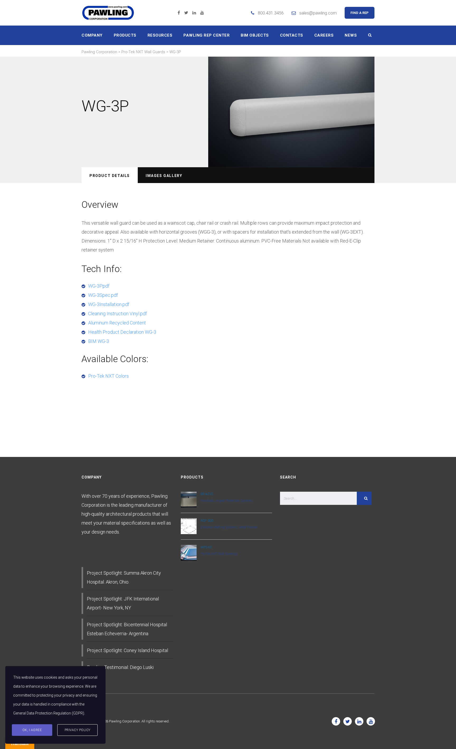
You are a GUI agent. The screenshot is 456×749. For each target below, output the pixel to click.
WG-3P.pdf (99, 286)
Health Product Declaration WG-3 (122, 332)
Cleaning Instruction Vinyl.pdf (117, 313)
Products (125, 35)
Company (92, 35)
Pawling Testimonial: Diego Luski (120, 667)
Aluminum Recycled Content (117, 323)
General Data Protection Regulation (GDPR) (48, 713)
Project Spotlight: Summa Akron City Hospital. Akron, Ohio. (124, 577)
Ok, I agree (32, 730)
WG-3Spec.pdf (103, 295)
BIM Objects (255, 35)
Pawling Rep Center (206, 35)
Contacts (291, 35)
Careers (324, 35)
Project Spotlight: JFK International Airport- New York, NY (123, 603)
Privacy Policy (78, 730)
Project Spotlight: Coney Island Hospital (127, 650)
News (351, 35)
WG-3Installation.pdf (108, 304)
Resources (160, 35)
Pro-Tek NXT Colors (108, 376)
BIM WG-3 (98, 341)
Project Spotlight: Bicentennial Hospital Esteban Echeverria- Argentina (127, 629)
